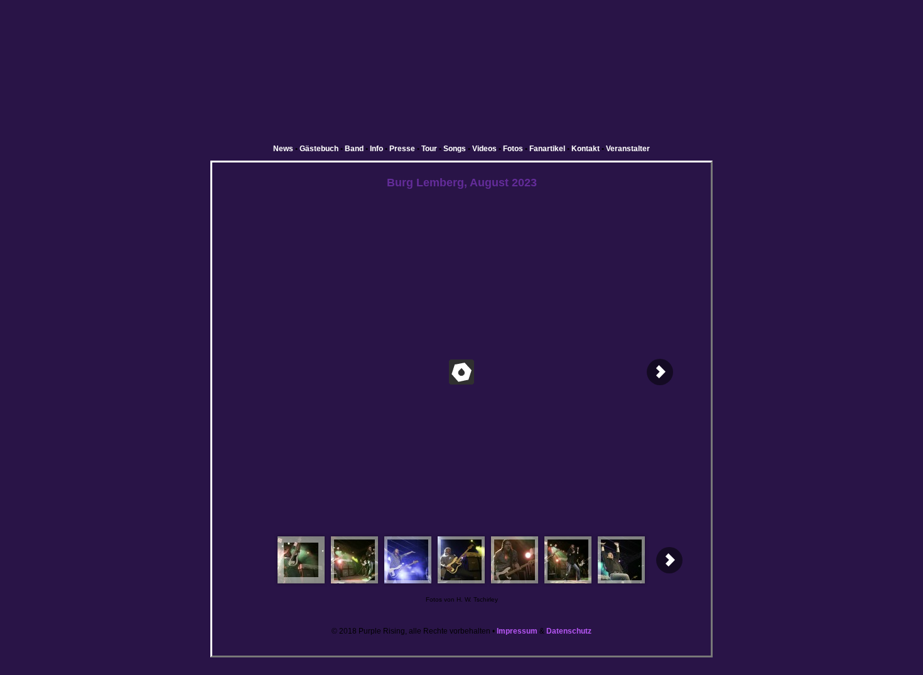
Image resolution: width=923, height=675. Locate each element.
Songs (454, 148)
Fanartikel (547, 148)
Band (354, 148)
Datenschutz (568, 631)
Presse (402, 148)
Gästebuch (319, 148)
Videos (484, 148)
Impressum (517, 631)
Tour (429, 148)
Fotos (513, 148)
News (283, 148)
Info (376, 148)
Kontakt (585, 148)
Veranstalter (628, 148)
